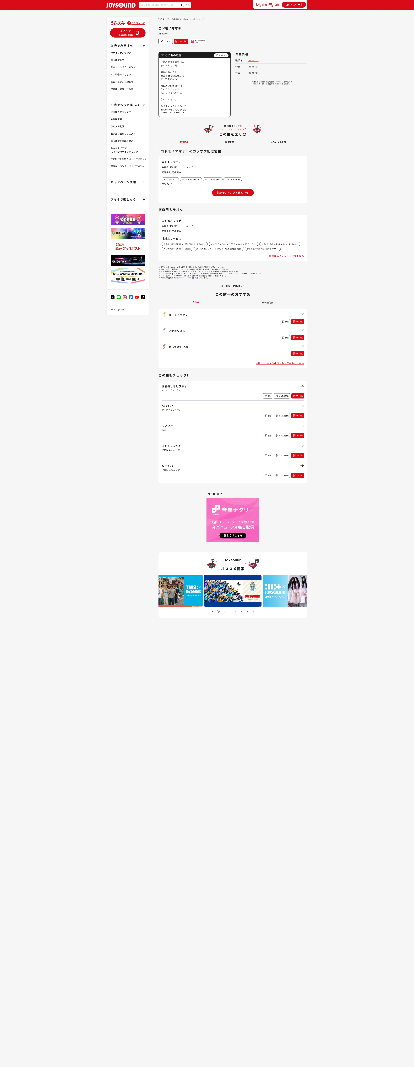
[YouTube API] (187, 277)
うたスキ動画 (117, 126)
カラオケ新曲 (117, 59)
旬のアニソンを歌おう (122, 81)
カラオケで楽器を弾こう (123, 141)
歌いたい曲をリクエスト (123, 133)
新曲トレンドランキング (123, 67)
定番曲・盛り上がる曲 (122, 89)
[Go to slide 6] (241, 611)
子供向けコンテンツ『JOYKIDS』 (128, 166)
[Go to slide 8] (253, 611)
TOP (160, 19)
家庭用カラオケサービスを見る (286, 256)
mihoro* (185, 19)
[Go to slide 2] (218, 611)
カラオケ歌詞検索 (172, 19)
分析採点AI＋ (117, 119)
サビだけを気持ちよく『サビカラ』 (129, 158)
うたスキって (138, 23)
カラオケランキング (121, 52)
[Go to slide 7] (247, 611)
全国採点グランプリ (121, 111)
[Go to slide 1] (212, 611)
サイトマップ (117, 309)
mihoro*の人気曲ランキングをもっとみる (280, 363)
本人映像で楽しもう (121, 74)
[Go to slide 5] (235, 611)
